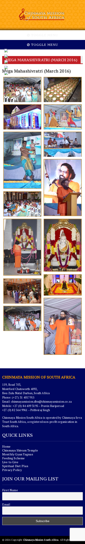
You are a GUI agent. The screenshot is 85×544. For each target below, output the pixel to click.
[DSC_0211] (22, 160)
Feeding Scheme (13, 458)
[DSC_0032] (22, 291)
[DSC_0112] (63, 326)
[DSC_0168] (63, 89)
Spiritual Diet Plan (15, 466)
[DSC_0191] (22, 116)
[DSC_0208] (63, 116)
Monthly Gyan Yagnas (17, 454)
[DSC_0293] (22, 247)
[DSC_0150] (22, 89)
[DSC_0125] (22, 318)
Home (6, 446)
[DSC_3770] (63, 245)
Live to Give (10, 462)
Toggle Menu (44, 35)
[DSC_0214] (63, 144)
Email (6, 504)
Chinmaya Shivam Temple (20, 450)
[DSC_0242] (63, 188)
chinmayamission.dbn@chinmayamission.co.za (41, 401)
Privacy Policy (12, 470)
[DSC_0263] (22, 204)
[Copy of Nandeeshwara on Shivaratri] (63, 285)
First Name (10, 490)
